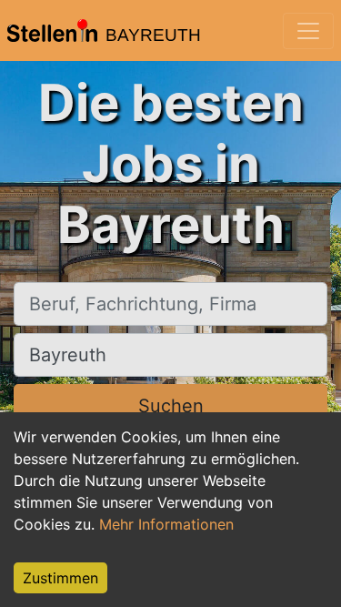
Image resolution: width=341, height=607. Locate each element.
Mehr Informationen (166, 524)
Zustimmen (60, 578)
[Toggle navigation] (308, 31)
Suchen (171, 406)
